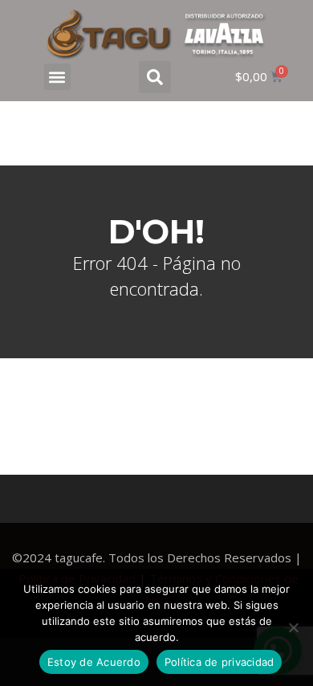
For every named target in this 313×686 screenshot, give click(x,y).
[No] (293, 627)
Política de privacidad (219, 661)
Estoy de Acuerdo (93, 661)
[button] (57, 76)
